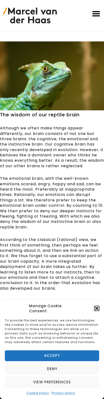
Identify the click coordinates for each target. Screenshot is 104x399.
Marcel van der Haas (29, 16)
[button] (96, 308)
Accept (52, 355)
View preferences (52, 382)
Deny (52, 368)
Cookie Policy (38, 393)
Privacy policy (63, 393)
